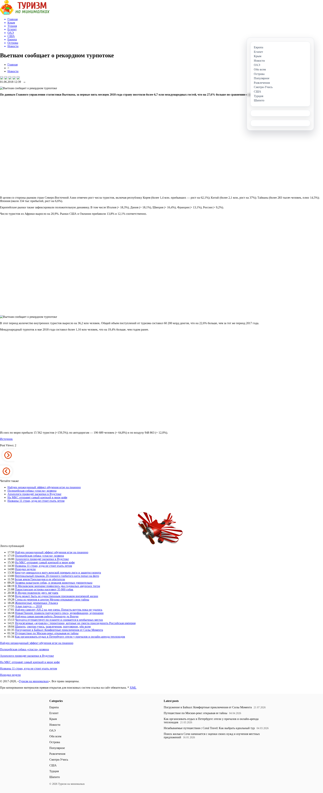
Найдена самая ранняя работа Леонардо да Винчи (47, 616)
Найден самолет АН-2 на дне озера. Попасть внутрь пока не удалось (58, 609)
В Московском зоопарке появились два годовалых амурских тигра (57, 586)
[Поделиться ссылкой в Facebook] (5, 77)
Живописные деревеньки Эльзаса (36, 602)
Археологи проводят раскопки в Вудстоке (34, 494)
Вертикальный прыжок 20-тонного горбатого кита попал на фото (57, 576)
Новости (13, 71)
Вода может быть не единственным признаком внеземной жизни (56, 596)
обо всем (85, 626)
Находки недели (25, 569)
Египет (54, 713)
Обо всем (55, 736)
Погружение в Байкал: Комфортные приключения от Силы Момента (59, 629)
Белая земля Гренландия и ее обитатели (40, 579)
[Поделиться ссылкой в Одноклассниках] (18, 77)
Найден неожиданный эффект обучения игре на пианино (44, 487)
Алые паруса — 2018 (28, 606)
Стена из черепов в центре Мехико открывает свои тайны (52, 599)
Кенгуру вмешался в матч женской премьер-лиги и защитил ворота (58, 572)
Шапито (20, 626)
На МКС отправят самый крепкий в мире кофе (37, 497)
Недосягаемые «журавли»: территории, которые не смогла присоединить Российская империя (75, 623)
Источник (6, 439)
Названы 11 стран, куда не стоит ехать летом (35, 500)
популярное (70, 626)
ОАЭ (52, 730)
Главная (12, 64)
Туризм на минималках (34, 681)
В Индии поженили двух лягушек (36, 592)
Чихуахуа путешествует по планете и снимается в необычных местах (59, 619)
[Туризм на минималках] (25, 13)
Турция (54, 771)
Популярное (57, 748)
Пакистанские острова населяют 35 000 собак (44, 589)
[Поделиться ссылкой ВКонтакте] (1, 77)
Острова (54, 742)
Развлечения (57, 753)
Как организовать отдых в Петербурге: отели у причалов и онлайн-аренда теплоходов (70, 636)
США (53, 765)
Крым (53, 718)
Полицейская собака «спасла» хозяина (31, 490)
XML (133, 687)
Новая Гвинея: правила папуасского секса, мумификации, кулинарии (59, 613)
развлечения (53, 626)
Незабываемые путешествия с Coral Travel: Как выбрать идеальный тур (209, 728)
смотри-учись (35, 626)
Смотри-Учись (58, 759)
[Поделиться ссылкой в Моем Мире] (14, 77)
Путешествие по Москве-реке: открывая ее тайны (47, 633)
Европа (54, 707)
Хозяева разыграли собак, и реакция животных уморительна (53, 582)
